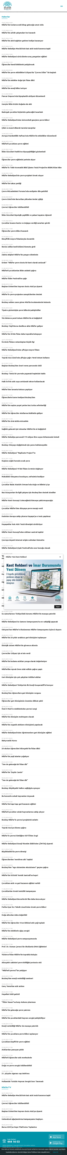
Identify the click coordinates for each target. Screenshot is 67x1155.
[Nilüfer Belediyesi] (7, 6)
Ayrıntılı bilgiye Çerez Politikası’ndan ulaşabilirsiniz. (34, 1152)
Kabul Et (55, 1152)
